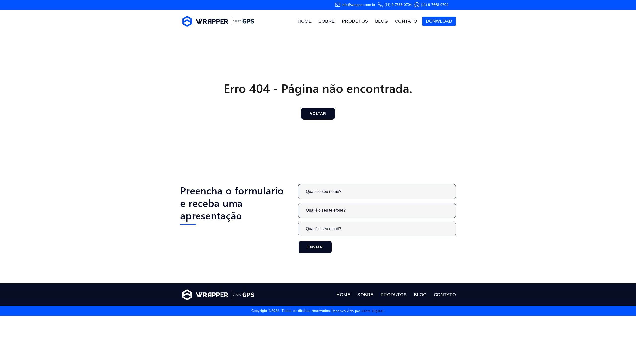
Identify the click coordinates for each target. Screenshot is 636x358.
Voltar (318, 113)
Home (305, 21)
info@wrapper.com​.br (358, 5)
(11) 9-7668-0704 (398, 5)
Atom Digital (372, 311)
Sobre (326, 21)
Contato (406, 21)
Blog (381, 21)
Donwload (439, 21)
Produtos (355, 21)
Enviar (315, 247)
